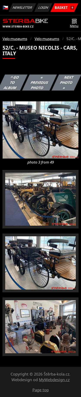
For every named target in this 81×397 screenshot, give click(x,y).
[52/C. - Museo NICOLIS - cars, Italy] (40, 129)
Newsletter (22, 7)
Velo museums (15, 38)
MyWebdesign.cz (54, 379)
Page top (40, 389)
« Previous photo (39, 82)
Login (43, 7)
